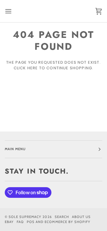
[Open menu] (14, 11)
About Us (81, 217)
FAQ (20, 222)
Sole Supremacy (25, 217)
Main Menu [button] (15, 149)
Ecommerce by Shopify (67, 222)
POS (30, 222)
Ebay (9, 222)
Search (62, 217)
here (32, 68)
